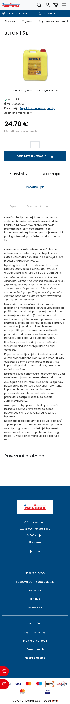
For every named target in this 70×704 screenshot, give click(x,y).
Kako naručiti (35, 649)
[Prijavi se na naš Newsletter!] (4, 671)
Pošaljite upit (35, 187)
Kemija (51, 108)
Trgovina (27, 21)
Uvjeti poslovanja (35, 632)
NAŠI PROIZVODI (35, 573)
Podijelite (20, 174)
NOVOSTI (35, 590)
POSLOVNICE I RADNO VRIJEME (35, 582)
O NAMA (35, 599)
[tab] (12, 206)
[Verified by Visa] (47, 691)
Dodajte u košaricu (33, 156)
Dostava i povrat (39, 206)
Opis (13, 206)
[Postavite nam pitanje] (4, 684)
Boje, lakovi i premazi (52, 21)
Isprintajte (52, 174)
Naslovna (10, 21)
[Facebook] (31, 551)
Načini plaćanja (35, 658)
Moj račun (35, 623)
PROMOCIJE (35, 607)
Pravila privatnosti (35, 640)
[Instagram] (39, 551)
